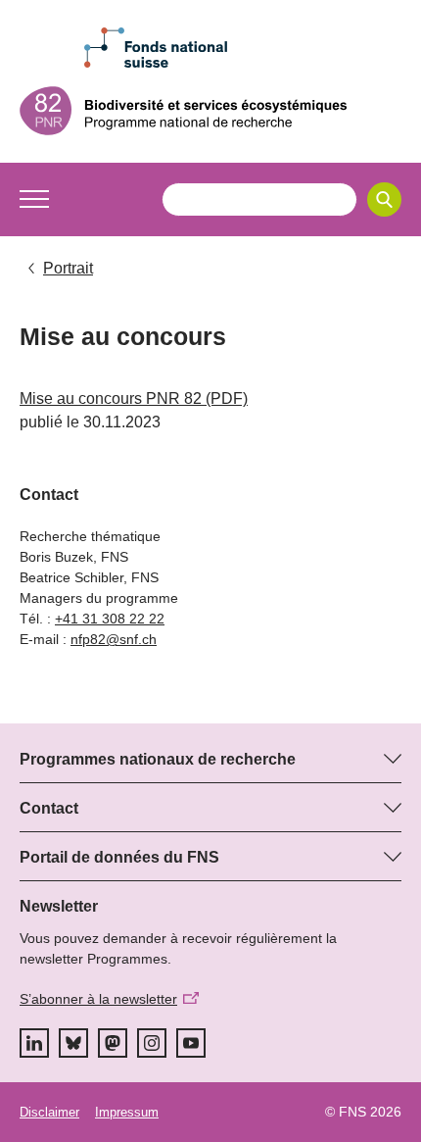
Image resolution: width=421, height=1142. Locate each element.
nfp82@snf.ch (113, 639)
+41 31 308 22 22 (109, 618)
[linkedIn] (34, 1043)
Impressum (127, 1112)
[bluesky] (73, 1043)
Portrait (68, 268)
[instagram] (151, 1043)
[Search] (384, 199)
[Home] (210, 110)
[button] (34, 199)
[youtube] (191, 1043)
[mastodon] (112, 1043)
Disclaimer (49, 1112)
